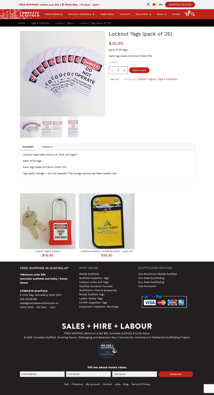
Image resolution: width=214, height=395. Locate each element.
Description (28, 147)
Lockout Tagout (64, 23)
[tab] (28, 147)
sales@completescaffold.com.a (38, 303)
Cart (66, 384)
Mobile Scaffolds (89, 274)
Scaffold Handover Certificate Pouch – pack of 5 (107, 251)
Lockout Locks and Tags (93, 282)
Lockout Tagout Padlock (48, 251)
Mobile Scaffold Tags (91, 294)
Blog (126, 384)
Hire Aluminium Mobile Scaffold (157, 274)
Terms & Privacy (140, 384)
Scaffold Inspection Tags (94, 278)
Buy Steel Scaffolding (151, 282)
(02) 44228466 (28, 299)
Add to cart (139, 70)
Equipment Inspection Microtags (98, 306)
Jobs (118, 384)
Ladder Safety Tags (90, 298)
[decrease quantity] (112, 70)
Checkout (77, 384)
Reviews (47, 147)
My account (93, 384)
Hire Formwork (147, 286)
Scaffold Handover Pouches (96, 286)
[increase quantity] (124, 70)
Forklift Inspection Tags (93, 302)
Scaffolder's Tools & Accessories (98, 290)
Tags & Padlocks (40, 23)
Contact (107, 384)
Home (21, 23)
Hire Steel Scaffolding (151, 278)
